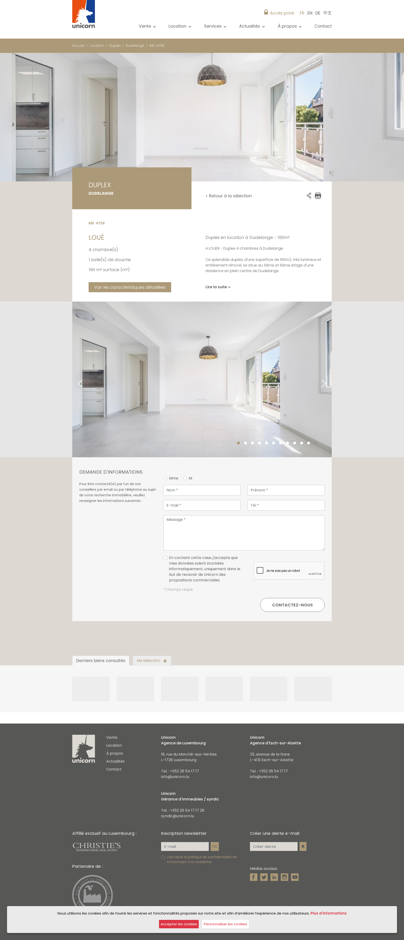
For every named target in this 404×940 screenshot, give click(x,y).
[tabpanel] (202, 379)
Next (329, 379)
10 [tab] (301, 443)
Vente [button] (145, 26)
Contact (323, 26)
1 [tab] (238, 443)
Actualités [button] (250, 26)
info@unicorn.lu (175, 776)
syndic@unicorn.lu (177, 816)
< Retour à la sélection (229, 196)
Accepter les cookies (179, 924)
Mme (173, 478)
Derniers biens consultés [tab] (100, 660)
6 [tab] (273, 443)
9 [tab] (294, 443)
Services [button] (213, 26)
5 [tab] (266, 443)
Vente (111, 737)
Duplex (114, 45)
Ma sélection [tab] (149, 660)
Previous (74, 379)
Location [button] (178, 26)
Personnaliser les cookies (225, 924)
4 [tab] (259, 443)
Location (97, 45)
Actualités (115, 761)
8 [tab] (287, 443)
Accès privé (282, 13)
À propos (114, 753)
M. (191, 478)
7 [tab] (280, 443)
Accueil (78, 45)
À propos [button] (288, 26)
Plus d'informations (328, 913)
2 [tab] (245, 443)
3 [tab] (252, 443)
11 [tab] (308, 443)
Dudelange (135, 45)
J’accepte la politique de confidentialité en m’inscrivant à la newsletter (202, 859)
